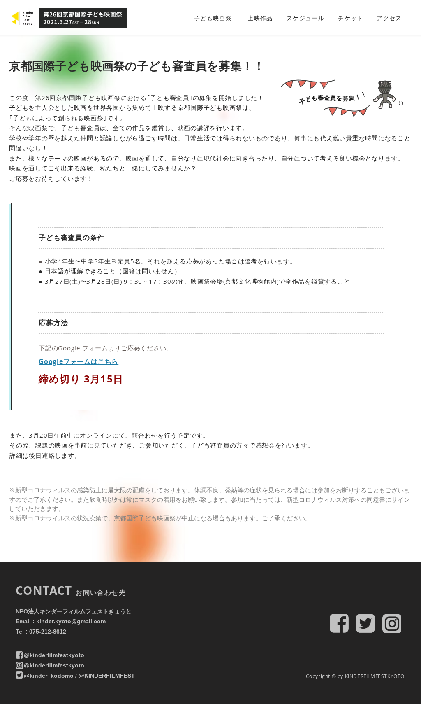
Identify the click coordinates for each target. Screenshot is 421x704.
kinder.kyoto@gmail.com (71, 621)
